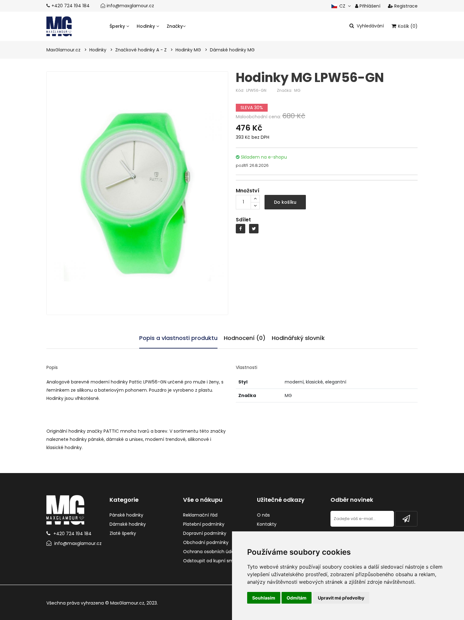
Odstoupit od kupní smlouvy (214, 561)
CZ (341, 6)
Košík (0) (407, 26)
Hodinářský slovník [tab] (298, 338)
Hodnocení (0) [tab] (244, 338)
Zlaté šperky (123, 533)
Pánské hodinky (126, 515)
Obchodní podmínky (206, 542)
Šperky (118, 26)
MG (297, 90)
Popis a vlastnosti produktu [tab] (178, 338)
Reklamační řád (200, 515)
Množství (247, 190)
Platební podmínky (203, 524)
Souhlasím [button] (263, 597)
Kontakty (267, 524)
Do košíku (285, 202)
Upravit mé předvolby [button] (341, 597)
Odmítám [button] (296, 597)
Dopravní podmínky (204, 533)
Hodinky (146, 26)
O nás (263, 515)
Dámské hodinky (128, 524)
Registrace (405, 6)
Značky (175, 26)
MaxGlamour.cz (127, 603)
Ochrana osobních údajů (210, 551)
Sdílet (243, 219)
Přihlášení (369, 6)
